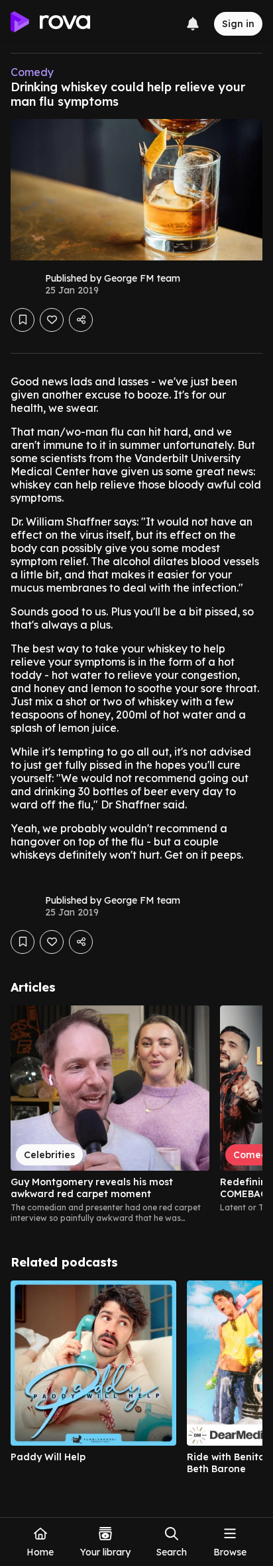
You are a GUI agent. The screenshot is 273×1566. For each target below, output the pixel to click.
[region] (136, 1114)
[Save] (22, 320)
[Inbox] (193, 24)
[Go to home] (50, 23)
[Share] (81, 320)
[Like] (52, 320)
